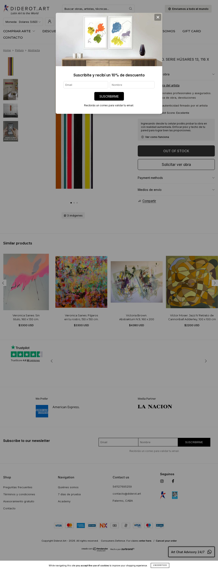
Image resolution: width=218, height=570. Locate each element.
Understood (160, 565)
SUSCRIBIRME (109, 96)
